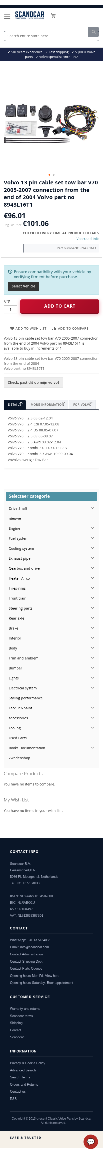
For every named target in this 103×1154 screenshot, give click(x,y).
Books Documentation (27, 748)
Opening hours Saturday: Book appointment (41, 983)
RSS (13, 1099)
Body (13, 648)
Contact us (18, 1091)
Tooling (15, 728)
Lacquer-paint (20, 708)
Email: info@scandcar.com (29, 947)
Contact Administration (26, 954)
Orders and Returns (24, 1084)
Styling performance (26, 698)
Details (15, 404)
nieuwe (15, 518)
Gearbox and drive (24, 568)
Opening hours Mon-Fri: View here (34, 976)
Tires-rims (17, 588)
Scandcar (17, 1037)
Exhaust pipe (19, 558)
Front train (17, 598)
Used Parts (18, 738)
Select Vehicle (23, 286)
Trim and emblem (23, 658)
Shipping (16, 1023)
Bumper (15, 668)
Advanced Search (23, 1070)
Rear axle (16, 618)
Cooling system (21, 548)
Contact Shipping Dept (26, 961)
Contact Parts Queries (26, 968)
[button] (49, 175)
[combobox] (51, 36)
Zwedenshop (19, 758)
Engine (14, 528)
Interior (15, 638)
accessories (18, 718)
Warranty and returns (25, 1009)
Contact (15, 1030)
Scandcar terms (21, 1016)
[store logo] (30, 15)
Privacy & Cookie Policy (27, 1063)
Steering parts (20, 608)
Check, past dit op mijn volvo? (33, 382)
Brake (13, 628)
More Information (47, 404)
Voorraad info (87, 238)
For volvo (82, 404)
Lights (14, 678)
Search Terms (20, 1077)
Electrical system (23, 688)
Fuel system (18, 538)
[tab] (15, 405)
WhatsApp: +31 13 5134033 (30, 940)
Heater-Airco (19, 578)
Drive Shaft (18, 508)
